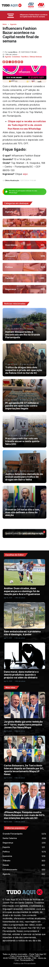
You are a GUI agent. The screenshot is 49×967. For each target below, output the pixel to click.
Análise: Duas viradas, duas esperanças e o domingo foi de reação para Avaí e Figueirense (22, 591)
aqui (25, 174)
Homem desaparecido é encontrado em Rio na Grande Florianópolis (22, 334)
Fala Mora (24, 57)
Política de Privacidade (25, 963)
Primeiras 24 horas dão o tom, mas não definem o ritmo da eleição (22, 512)
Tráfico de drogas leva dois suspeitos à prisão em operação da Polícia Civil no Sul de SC (23, 370)
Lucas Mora (12, 52)
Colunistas (16, 57)
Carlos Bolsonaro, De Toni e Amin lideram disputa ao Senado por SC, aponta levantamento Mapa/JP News (24, 770)
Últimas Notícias (35, 57)
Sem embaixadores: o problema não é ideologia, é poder (22, 633)
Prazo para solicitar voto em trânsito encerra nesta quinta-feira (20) (22, 441)
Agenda (13, 24)
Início (5, 24)
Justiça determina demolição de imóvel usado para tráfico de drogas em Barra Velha (24, 477)
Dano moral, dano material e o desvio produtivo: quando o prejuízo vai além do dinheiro (21, 674)
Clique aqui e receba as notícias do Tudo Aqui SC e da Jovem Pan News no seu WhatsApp (27, 125)
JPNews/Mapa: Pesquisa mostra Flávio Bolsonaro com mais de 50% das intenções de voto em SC (24, 815)
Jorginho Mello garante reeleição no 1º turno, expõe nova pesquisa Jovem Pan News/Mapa (23, 724)
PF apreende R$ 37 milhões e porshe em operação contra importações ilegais (22, 406)
